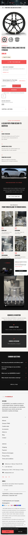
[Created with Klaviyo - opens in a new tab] (14, 275)
